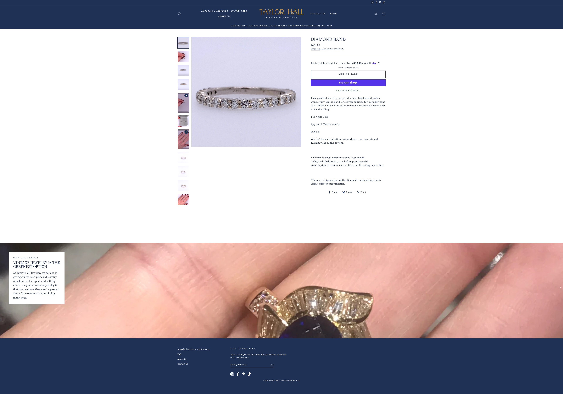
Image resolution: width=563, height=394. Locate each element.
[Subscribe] (272, 365)
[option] (281, 25)
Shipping (315, 48)
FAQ (179, 354)
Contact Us (318, 13)
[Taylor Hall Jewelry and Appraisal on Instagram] (232, 374)
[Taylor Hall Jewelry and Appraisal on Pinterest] (243, 374)
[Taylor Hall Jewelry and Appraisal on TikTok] (249, 374)
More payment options (348, 90)
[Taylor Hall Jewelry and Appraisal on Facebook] (238, 374)
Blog (333, 13)
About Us (224, 16)
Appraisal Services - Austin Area (224, 11)
